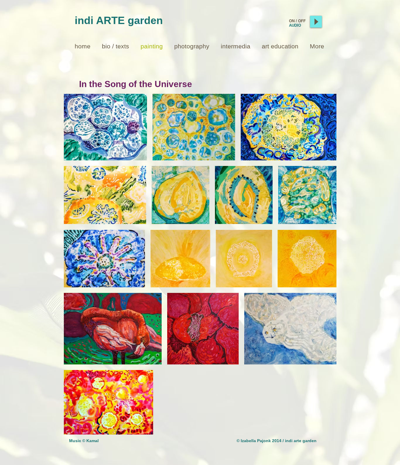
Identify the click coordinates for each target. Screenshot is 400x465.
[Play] (316, 22)
